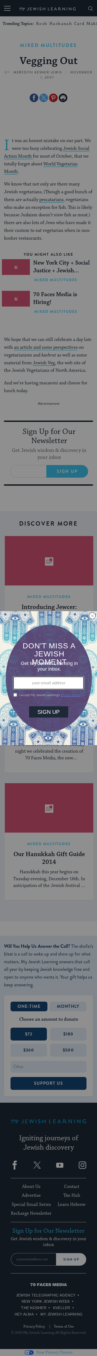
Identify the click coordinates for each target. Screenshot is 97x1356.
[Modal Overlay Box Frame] (48, 678)
